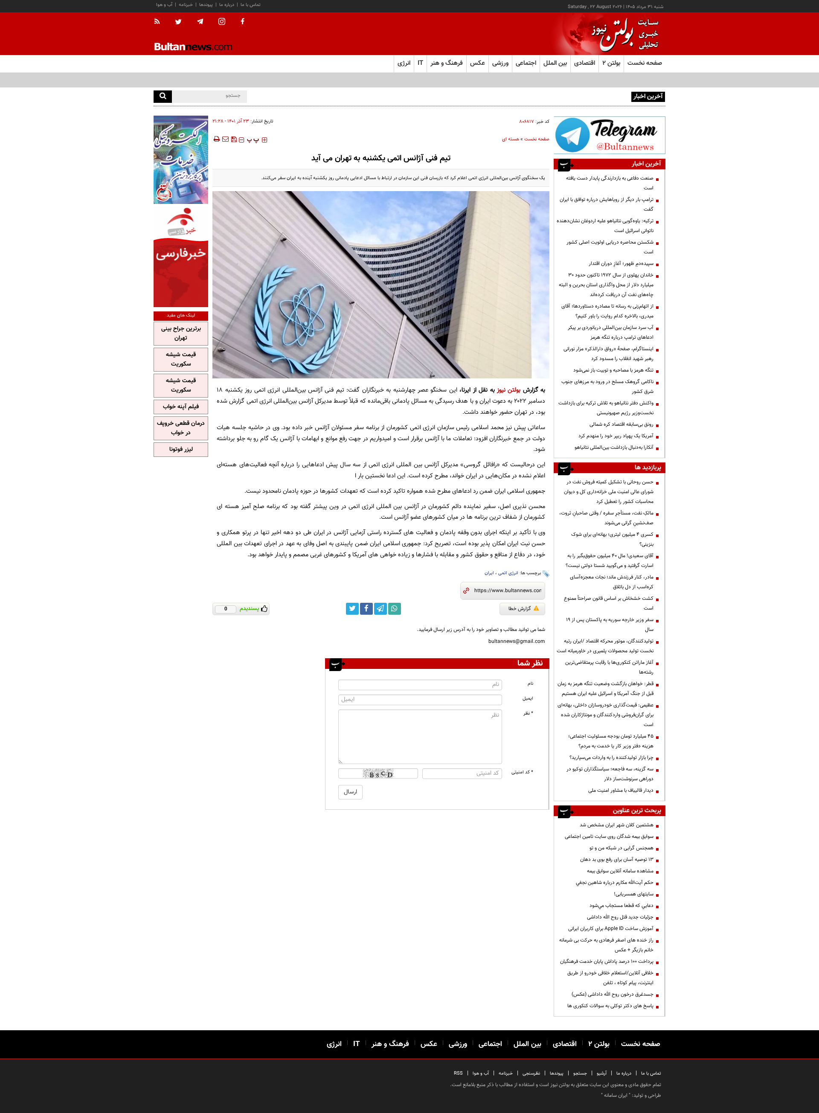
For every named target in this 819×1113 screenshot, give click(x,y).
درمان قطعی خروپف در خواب (181, 428)
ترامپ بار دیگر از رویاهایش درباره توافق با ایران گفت (606, 204)
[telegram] (200, 22)
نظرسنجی (531, 1073)
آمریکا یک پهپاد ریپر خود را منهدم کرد (615, 436)
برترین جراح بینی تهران (181, 333)
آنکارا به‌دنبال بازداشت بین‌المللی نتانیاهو (614, 447)
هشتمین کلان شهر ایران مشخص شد (616, 825)
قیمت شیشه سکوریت (181, 359)
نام (530, 683)
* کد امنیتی (522, 772)
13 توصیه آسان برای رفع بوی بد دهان (616, 859)
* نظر (528, 713)
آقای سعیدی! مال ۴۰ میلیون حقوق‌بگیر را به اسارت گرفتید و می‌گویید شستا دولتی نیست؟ (609, 561)
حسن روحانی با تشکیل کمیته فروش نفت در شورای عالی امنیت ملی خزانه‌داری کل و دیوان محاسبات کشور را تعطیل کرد (608, 492)
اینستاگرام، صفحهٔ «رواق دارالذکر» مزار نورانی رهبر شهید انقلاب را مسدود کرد (608, 354)
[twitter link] (352, 609)
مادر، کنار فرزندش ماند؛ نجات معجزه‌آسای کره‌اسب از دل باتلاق (611, 582)
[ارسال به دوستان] (225, 139)
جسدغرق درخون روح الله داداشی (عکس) (612, 994)
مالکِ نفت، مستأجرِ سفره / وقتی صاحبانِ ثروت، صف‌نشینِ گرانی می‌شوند (606, 518)
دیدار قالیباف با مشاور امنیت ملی (620, 790)
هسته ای (510, 139)
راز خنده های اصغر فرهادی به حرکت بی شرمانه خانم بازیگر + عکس (606, 945)
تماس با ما (251, 5)
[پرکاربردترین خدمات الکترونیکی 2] (181, 160)
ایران (489, 573)
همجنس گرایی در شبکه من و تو (621, 848)
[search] (163, 96)
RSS (458, 1073)
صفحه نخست (644, 63)
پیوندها (206, 5)
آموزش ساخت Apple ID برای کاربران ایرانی (610, 929)
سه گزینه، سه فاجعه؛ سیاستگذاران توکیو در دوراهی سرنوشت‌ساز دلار (609, 774)
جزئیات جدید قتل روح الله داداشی (620, 917)
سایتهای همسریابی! (633, 894)
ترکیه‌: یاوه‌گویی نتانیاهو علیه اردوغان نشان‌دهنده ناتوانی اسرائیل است (605, 226)
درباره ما (226, 5)
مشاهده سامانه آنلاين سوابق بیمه (620, 871)
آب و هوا (164, 5)
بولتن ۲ (611, 63)
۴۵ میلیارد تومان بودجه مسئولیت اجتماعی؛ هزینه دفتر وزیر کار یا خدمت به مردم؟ (610, 741)
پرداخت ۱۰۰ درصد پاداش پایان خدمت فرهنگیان (606, 961)
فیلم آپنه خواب (181, 407)
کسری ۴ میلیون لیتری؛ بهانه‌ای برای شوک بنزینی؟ (612, 539)
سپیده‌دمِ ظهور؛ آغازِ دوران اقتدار (621, 263)
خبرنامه (186, 5)
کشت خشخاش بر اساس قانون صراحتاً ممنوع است (608, 603)
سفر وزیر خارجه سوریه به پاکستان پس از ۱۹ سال (609, 625)
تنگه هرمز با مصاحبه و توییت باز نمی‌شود (613, 370)
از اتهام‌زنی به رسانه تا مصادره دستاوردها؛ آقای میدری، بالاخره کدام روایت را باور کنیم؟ (607, 311)
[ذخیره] (234, 139)
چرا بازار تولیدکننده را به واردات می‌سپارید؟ (611, 757)
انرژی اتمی (508, 573)
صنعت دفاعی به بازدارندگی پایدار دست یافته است (609, 183)
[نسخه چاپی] (216, 139)
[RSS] (159, 22)
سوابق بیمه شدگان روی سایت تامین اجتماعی (609, 836)
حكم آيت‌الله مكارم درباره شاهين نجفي (614, 882)
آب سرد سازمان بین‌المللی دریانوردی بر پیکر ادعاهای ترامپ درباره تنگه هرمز (610, 332)
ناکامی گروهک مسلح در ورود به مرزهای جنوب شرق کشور (607, 386)
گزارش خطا (519, 609)
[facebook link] (366, 609)
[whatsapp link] (394, 609)
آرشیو (602, 1073)
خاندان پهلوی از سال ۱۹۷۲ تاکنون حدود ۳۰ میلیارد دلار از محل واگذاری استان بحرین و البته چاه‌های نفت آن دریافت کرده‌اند (606, 285)
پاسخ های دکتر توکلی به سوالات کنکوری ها (610, 1006)
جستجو (580, 1073)
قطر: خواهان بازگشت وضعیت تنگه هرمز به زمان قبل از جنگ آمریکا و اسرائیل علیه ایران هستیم (605, 688)
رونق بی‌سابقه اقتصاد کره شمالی (621, 424)
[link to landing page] (622, 34)
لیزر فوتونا (181, 449)
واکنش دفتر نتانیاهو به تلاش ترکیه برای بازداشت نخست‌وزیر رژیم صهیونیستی (605, 408)
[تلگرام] (609, 135)
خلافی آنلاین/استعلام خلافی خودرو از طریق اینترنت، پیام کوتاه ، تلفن (610, 978)
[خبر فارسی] (181, 256)
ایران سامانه (615, 1095)
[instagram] (222, 22)
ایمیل (528, 698)
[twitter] (178, 22)
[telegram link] (380, 609)
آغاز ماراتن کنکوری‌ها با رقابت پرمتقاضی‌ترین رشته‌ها (609, 667)
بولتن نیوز (508, 390)
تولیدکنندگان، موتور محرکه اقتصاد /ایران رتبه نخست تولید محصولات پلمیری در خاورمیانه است (605, 646)
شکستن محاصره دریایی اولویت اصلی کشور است (609, 247)
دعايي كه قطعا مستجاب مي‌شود (621, 906)
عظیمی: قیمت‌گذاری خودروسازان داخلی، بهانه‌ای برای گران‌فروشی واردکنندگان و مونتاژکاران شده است (605, 715)
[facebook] (242, 22)
